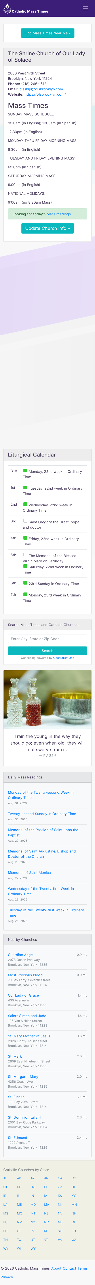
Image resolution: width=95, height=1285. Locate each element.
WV (5, 1248)
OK (5, 1231)
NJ (5, 1222)
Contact (69, 1268)
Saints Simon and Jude (27, 1016)
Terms (83, 1268)
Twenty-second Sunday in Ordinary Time (42, 813)
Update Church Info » (47, 228)
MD (33, 1204)
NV (60, 1213)
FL (46, 1187)
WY (33, 1248)
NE (46, 1213)
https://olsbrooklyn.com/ (45, 94)
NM (19, 1222)
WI (19, 1248)
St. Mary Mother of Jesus (29, 1036)
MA (46, 1204)
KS (60, 1196)
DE (19, 1187)
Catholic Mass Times (29, 11)
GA (60, 1187)
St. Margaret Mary (23, 1076)
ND (60, 1222)
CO (74, 1178)
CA (60, 1178)
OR (19, 1231)
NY (33, 1222)
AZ (33, 1178)
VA (60, 1240)
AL (5, 1178)
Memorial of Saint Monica (29, 872)
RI (45, 1231)
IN (32, 1196)
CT (5, 1187)
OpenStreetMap (63, 657)
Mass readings (59, 214)
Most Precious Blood (25, 975)
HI (73, 1187)
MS (5, 1213)
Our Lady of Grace (23, 995)
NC (46, 1222)
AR (46, 1178)
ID (4, 1196)
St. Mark (15, 1056)
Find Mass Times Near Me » (48, 33)
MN (74, 1204)
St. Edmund (17, 1137)
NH (74, 1213)
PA (32, 1231)
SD (74, 1231)
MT (33, 1213)
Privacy (7, 1277)
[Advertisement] (47, 294)
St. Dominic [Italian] (24, 1117)
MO (19, 1213)
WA (74, 1240)
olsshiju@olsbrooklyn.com (41, 89)
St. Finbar (16, 1097)
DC (33, 1187)
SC (60, 1231)
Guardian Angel (21, 955)
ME (19, 1204)
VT (46, 1240)
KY (74, 1196)
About (56, 1268)
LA (5, 1204)
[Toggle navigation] (85, 8)
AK (19, 1178)
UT (33, 1240)
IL (18, 1196)
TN (5, 1240)
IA (45, 1196)
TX (19, 1240)
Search (47, 650)
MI (60, 1204)
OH (74, 1222)
